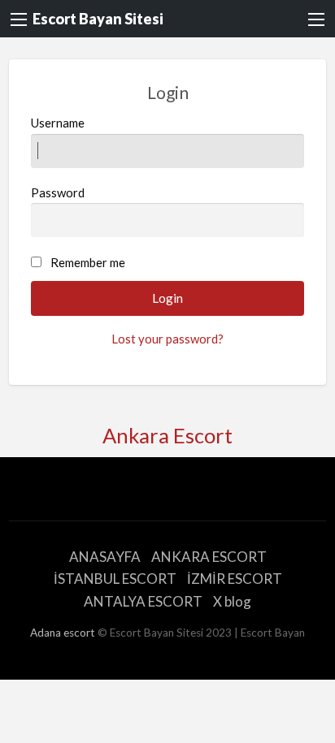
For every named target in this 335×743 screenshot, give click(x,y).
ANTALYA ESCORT (143, 601)
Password (58, 192)
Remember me (87, 262)
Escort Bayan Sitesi (98, 19)
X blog (232, 601)
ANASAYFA (105, 556)
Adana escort (62, 632)
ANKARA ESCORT (209, 556)
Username (58, 122)
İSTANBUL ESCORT (115, 578)
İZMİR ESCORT (234, 578)
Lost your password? (167, 338)
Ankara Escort (167, 435)
